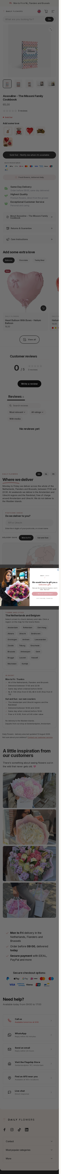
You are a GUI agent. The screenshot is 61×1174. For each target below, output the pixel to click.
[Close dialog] (58, 570)
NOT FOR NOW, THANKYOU (45, 598)
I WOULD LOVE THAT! (44, 594)
